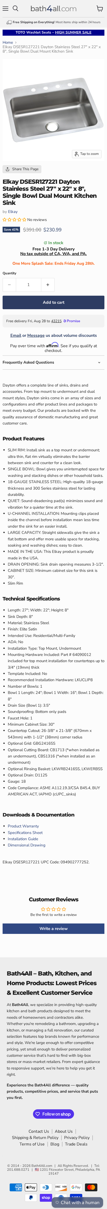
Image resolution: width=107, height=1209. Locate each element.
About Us (64, 1131)
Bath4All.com (41, 1165)
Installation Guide (23, 838)
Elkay (13, 211)
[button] (15, 219)
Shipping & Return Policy (35, 1138)
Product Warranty (23, 826)
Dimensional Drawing (26, 845)
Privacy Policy (77, 1138)
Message (36, 335)
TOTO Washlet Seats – (53, 32)
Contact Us (39, 1131)
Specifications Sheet (25, 832)
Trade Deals (76, 1144)
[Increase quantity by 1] (48, 285)
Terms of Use (32, 1144)
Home (8, 42)
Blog (54, 1144)
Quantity (9, 273)
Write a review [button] (53, 929)
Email (15, 335)
